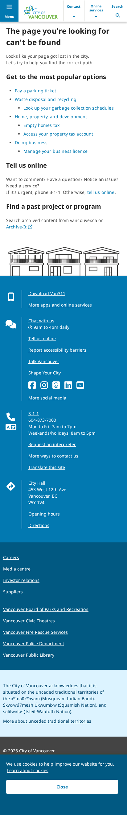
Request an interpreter (52, 444)
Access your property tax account (58, 134)
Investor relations (21, 580)
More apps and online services (60, 305)
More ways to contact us (53, 456)
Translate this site (46, 467)
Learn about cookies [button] (27, 770)
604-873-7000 (42, 420)
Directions (38, 525)
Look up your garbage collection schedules (68, 108)
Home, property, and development (51, 116)
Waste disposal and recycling (45, 99)
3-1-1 (33, 413)
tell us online (101, 192)
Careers (11, 557)
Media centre (17, 569)
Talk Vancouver (43, 361)
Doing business (31, 142)
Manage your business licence (55, 151)
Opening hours (44, 514)
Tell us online (42, 338)
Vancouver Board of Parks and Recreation (45, 609)
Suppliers (13, 592)
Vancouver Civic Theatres (29, 621)
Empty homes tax (41, 125)
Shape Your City (44, 373)
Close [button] (62, 787)
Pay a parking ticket (35, 91)
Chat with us (41, 321)
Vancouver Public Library (28, 655)
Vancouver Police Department (33, 643)
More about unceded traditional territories (47, 721)
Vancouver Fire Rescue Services (35, 632)
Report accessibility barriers (57, 350)
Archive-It (19, 227)
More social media (47, 398)
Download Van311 (46, 293)
